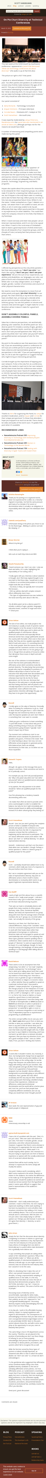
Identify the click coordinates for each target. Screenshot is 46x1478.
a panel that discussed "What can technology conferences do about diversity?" (20, 68)
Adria (12, 413)
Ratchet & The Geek (21, 1443)
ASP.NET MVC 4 (36, 1457)
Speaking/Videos (37, 1437)
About (18, 475)
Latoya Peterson (31, 120)
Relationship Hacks (38, 1460)
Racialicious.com (8, 122)
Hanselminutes (20, 1437)
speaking (36, 6)
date (30, 14)
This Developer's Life (21, 1440)
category (24, 14)
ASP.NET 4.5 (35, 1454)
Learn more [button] (7, 1475)
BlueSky (26, 482)
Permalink (19, 485)
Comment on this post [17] (21, 28)
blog (14, 6)
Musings (10, 32)
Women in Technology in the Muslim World (19, 444)
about (9, 6)
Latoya (38, 413)
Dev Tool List (7, 1443)
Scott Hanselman (23, 3)
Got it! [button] (34, 1471)
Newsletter (24, 475)
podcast (21, 6)
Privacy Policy (7, 1437)
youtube (28, 6)
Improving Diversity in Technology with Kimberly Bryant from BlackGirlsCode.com (21, 437)
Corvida (36, 416)
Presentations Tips (38, 1440)
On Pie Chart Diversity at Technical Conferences (23, 21)
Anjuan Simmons (10, 109)
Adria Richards (9, 106)
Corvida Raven (9, 112)
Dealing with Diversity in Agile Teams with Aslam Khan (20, 449)
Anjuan (27, 416)
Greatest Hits (7, 1440)
